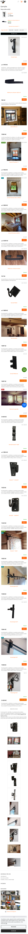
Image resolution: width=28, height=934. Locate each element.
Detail (24, 64)
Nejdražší (16, 30)
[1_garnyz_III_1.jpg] (14, 860)
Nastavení (13, 926)
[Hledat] (18, 1)
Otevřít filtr (14, 33)
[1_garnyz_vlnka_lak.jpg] (14, 781)
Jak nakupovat (3, 876)
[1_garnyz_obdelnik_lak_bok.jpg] (14, 727)
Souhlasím (13, 931)
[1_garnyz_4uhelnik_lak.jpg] (14, 767)
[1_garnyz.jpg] (14, 738)
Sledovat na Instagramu (11, 911)
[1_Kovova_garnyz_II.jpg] (14, 794)
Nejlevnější (11, 30)
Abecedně (22, 30)
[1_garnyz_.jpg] (14, 808)
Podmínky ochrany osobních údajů (7, 879)
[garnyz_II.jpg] (14, 835)
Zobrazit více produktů (13, 26)
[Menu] (25, 1)
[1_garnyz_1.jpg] (14, 819)
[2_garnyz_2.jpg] (14, 751)
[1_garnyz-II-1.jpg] (14, 846)
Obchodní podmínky (4, 878)
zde (6, 923)
